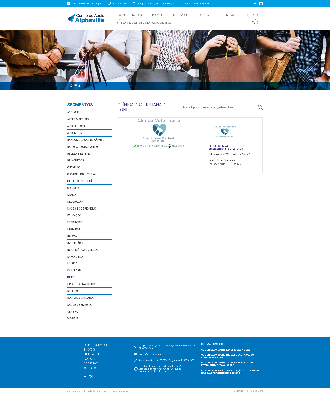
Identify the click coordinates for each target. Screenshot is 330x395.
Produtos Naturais (81, 284)
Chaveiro (73, 167)
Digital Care (257, 391)
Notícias (204, 15)
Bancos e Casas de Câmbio (85, 140)
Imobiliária (75, 243)
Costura (73, 188)
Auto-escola (76, 126)
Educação (74, 215)
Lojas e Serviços (130, 15)
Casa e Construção (81, 181)
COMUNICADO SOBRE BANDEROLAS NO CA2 (225, 349)
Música (72, 263)
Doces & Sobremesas (82, 208)
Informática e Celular (83, 249)
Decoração (75, 201)
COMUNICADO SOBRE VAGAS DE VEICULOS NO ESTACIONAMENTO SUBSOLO (227, 363)
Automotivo (75, 133)
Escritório (75, 222)
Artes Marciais (78, 119)
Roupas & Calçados (81, 298)
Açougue (73, 112)
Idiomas (73, 236)
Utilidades (180, 15)
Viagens (72, 318)
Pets (70, 277)
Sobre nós (228, 15)
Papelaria (74, 270)
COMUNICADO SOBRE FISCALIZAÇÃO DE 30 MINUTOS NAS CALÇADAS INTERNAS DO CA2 (230, 371)
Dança (71, 194)
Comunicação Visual (81, 174)
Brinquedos (75, 160)
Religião (73, 291)
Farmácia (73, 229)
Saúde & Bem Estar (80, 304)
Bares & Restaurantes (83, 146)
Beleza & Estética (79, 153)
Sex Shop (73, 311)
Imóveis (157, 15)
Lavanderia (75, 256)
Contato (252, 15)
